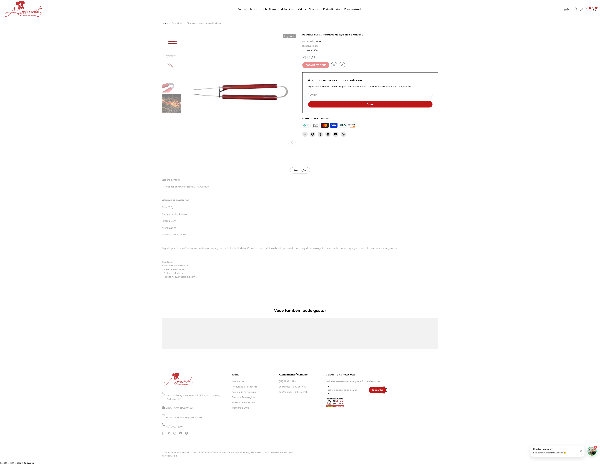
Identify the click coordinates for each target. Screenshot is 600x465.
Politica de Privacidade (244, 392)
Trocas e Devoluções (243, 397)
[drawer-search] (575, 9)
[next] (291, 91)
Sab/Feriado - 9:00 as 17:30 (293, 392)
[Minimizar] (576, 451)
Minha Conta (239, 381)
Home (165, 23)
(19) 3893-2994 (287, 381)
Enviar (370, 104)
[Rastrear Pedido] (566, 9)
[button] (334, 65)
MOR (318, 41)
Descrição (300, 170)
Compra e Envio (240, 407)
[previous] (188, 91)
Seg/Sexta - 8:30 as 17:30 (292, 386)
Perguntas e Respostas (244, 386)
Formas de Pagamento (244, 402)
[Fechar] (581, 451)
